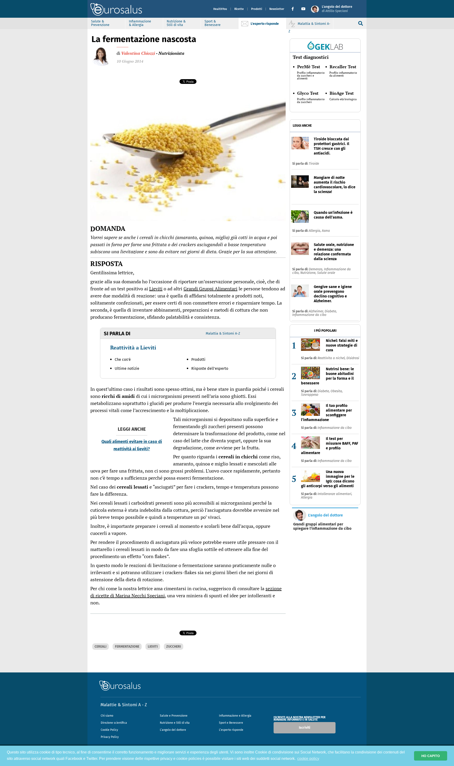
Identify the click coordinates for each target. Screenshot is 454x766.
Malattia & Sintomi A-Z (223, 333)
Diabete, (331, 311)
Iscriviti (304, 728)
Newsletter (276, 9)
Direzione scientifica (114, 722)
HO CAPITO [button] (430, 756)
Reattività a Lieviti (133, 347)
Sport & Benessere (213, 23)
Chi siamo (107, 715)
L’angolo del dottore (173, 730)
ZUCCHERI (173, 647)
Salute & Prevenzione (100, 23)
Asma (326, 231)
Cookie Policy (109, 730)
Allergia (306, 497)
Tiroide (314, 164)
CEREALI (100, 647)
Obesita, (337, 391)
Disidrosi (352, 358)
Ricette (239, 9)
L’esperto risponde (231, 730)
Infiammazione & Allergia (140, 23)
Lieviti (155, 288)
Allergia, (315, 231)
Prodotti (256, 9)
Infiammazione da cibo (309, 315)
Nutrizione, (308, 273)
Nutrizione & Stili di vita (176, 23)
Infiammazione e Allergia (235, 715)
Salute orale (326, 273)
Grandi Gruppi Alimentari (210, 288)
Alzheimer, (317, 311)
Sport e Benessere (231, 722)
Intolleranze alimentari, (335, 494)
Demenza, (316, 269)
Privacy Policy (110, 737)
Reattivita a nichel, (332, 358)
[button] (294, 9)
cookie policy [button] (308, 759)
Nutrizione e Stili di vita (175, 722)
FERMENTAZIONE (127, 647)
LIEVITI (153, 647)
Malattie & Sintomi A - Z (123, 704)
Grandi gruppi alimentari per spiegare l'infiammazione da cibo (322, 526)
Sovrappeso (309, 395)
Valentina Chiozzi (138, 53)
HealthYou (220, 9)
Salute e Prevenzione (174, 715)
